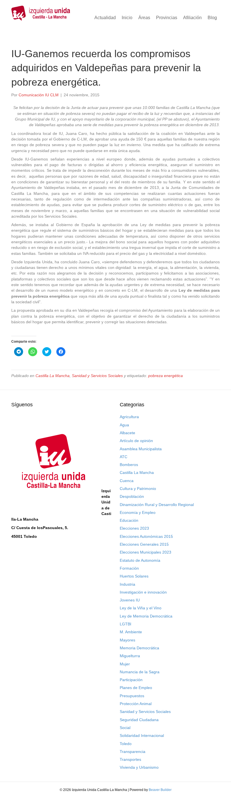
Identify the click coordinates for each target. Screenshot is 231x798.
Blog (212, 17)
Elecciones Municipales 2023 (145, 552)
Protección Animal (136, 703)
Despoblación (132, 496)
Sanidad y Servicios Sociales (97, 375)
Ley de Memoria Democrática (146, 616)
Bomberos (129, 464)
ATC (123, 456)
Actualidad (105, 17)
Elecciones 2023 (134, 528)
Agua (124, 425)
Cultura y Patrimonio (138, 488)
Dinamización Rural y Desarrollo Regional (157, 504)
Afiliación (192, 17)
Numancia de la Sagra (139, 672)
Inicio (127, 17)
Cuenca (127, 480)
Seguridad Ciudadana (139, 719)
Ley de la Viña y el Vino (140, 608)
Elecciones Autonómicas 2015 (146, 536)
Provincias (166, 17)
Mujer (125, 664)
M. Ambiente (131, 632)
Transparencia (132, 751)
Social (125, 727)
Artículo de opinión (136, 440)
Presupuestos (132, 696)
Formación (129, 568)
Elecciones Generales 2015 (144, 544)
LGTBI (125, 624)
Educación (129, 520)
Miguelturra (130, 656)
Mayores (127, 640)
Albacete (127, 433)
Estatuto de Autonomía (140, 560)
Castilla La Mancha (52, 375)
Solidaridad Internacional (142, 735)
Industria (127, 584)
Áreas (144, 17)
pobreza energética (165, 375)
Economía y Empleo (138, 512)
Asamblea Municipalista (141, 449)
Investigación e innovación (143, 592)
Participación (131, 679)
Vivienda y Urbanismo (139, 767)
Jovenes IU (130, 600)
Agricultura (129, 416)
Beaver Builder (160, 790)
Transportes (130, 759)
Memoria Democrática (139, 648)
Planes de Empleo (136, 687)
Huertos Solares (134, 576)
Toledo (126, 743)
